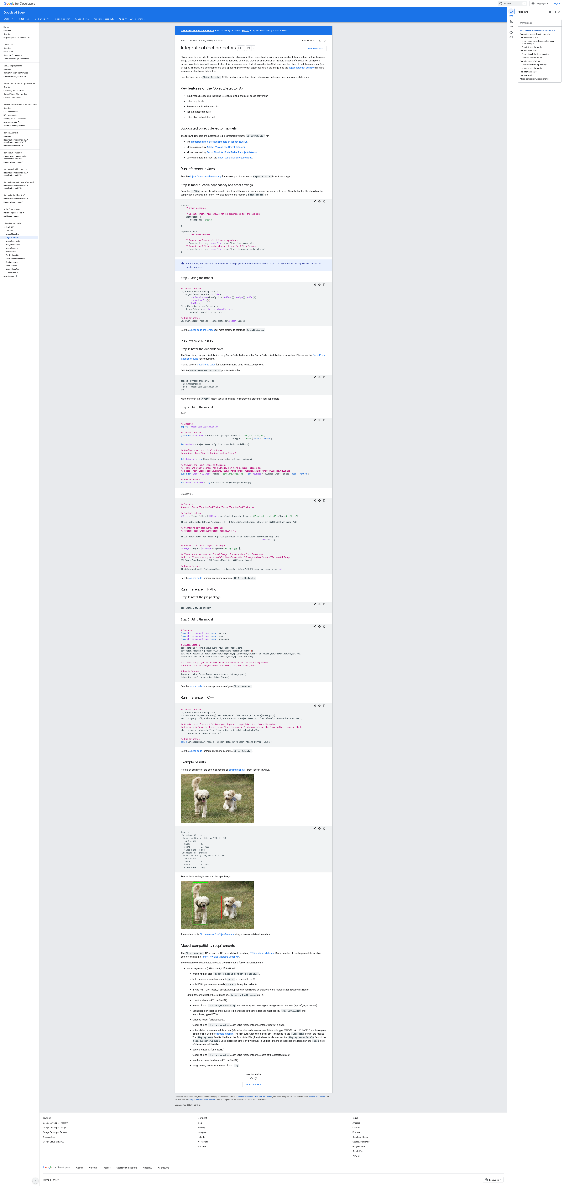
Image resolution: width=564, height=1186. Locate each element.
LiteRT (7, 18)
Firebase (356, 1132)
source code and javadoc (202, 330)
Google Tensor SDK (104, 18)
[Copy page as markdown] (248, 48)
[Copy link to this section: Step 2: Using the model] (216, 278)
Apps (121, 18)
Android (356, 1123)
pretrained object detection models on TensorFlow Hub (219, 141)
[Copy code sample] (324, 201)
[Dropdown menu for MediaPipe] (48, 18)
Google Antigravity (361, 1142)
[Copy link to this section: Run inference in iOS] (216, 341)
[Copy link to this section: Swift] (189, 413)
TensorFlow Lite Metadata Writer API (220, 956)
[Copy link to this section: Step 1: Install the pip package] (224, 597)
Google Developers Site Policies (201, 1100)
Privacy (55, 1180)
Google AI (147, 1168)
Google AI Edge (14, 12)
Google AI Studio (360, 1137)
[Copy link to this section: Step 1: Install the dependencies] (226, 349)
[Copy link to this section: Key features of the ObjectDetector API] (247, 88)
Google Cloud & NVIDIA (53, 1142)
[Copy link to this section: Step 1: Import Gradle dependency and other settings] (256, 185)
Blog (200, 1123)
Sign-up (245, 30)
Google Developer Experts (55, 1132)
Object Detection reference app (205, 176)
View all (356, 1156)
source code (195, 578)
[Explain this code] (314, 201)
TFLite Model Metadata (262, 953)
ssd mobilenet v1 (238, 769)
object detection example (302, 67)
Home (183, 40)
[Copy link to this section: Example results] (209, 762)
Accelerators (49, 1137)
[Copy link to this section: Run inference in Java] (218, 169)
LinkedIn (201, 1137)
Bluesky (201, 1127)
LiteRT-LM (24, 18)
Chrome (356, 1127)
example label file (224, 1033)
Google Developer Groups (54, 1127)
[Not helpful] (324, 40)
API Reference (137, 18)
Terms (46, 1180)
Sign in (557, 3)
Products (193, 40)
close (559, 12)
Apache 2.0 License (317, 1097)
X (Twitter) (203, 1142)
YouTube (202, 1146)
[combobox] (512, 3)
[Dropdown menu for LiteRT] (13, 18)
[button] (19, 30)
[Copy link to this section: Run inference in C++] (217, 698)
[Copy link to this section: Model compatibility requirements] (238, 946)
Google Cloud (358, 1146)
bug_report (550, 12)
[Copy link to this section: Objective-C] (196, 494)
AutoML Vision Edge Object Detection (226, 147)
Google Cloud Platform (126, 1168)
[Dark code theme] (319, 201)
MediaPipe (40, 18)
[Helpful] (320, 40)
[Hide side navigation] (35, 1181)
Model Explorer (62, 18)
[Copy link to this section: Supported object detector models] (240, 128)
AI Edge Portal (82, 18)
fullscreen (554, 12)
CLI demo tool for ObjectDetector (217, 934)
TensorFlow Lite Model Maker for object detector (232, 152)
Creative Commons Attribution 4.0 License (254, 1097)
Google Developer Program (55, 1123)
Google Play (357, 1151)
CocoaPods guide (206, 364)
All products (163, 1168)
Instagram (202, 1132)
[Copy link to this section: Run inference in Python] (221, 589)
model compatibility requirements (235, 157)
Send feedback (315, 48)
